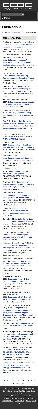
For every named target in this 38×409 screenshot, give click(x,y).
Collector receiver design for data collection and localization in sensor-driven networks (18, 104)
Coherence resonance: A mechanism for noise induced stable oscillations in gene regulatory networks (18, 62)
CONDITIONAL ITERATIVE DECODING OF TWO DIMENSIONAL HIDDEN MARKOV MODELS (17, 352)
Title (8, 32)
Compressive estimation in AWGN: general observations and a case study (18, 248)
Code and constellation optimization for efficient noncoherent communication (18, 44)
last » (23, 383)
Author (4, 32)
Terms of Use (19, 400)
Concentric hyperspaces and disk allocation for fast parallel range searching (18, 336)
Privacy (28, 400)
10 (34, 380)
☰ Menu (6, 17)
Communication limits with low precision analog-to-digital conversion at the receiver (18, 147)
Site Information (7, 400)
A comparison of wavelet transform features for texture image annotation (17, 210)
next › (18, 383)
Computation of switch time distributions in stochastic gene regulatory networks (16, 281)
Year (18, 32)
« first (18, 378)
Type (13, 32)
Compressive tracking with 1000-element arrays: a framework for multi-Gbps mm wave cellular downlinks (18, 263)
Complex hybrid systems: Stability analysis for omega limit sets (17, 237)
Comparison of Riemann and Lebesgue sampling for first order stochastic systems (16, 197)
